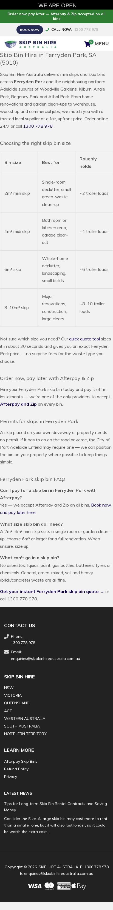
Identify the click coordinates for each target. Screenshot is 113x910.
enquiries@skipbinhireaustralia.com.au (45, 658)
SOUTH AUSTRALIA (22, 726)
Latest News (18, 793)
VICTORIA (13, 695)
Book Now (29, 30)
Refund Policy (16, 769)
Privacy (10, 776)
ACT (8, 710)
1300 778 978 (86, 29)
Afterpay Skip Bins (20, 761)
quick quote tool (84, 339)
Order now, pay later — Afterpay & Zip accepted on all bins (56, 16)
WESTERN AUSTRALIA (24, 718)
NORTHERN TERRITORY (25, 733)
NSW (9, 687)
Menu (102, 44)
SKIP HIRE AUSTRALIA (58, 866)
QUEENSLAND (17, 703)
